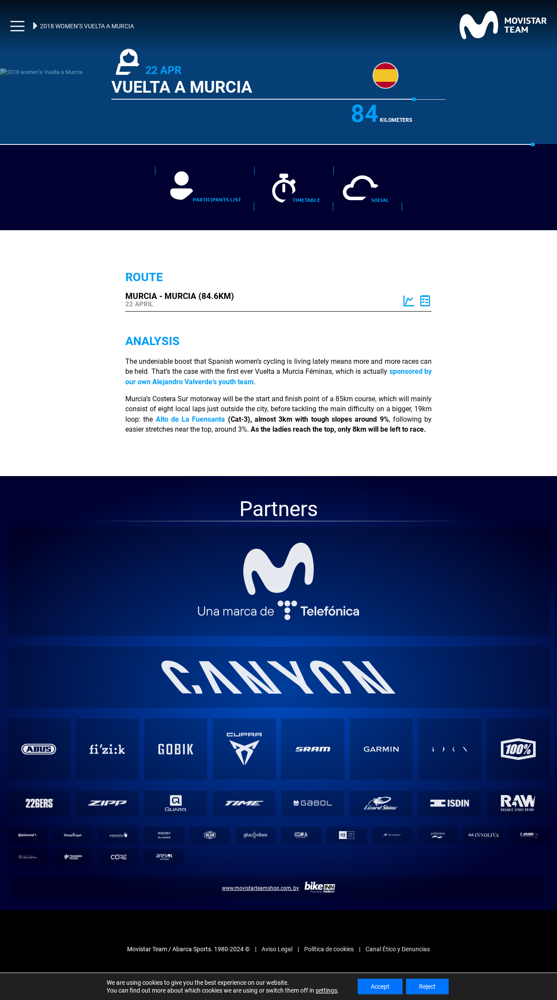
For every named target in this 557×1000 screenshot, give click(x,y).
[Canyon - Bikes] (278, 662)
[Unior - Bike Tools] (529, 820)
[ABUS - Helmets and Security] (38, 735)
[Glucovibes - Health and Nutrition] (255, 820)
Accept (380, 986)
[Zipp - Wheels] (107, 788)
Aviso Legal (277, 934)
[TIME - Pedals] (244, 788)
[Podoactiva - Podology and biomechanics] (118, 820)
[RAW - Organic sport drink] (517, 788)
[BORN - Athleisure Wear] (449, 735)
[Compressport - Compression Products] (346, 820)
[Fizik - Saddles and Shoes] (107, 735)
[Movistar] (278, 554)
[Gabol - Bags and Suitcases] (312, 788)
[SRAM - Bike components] (313, 735)
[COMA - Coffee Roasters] (301, 820)
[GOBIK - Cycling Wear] (176, 735)
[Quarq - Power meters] (175, 788)
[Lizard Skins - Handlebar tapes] (381, 788)
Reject (427, 986)
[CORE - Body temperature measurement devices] (118, 843)
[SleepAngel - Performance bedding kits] (73, 820)
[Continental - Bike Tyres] (27, 820)
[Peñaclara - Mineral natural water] (438, 820)
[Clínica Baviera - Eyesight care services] (27, 843)
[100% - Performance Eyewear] (518, 735)
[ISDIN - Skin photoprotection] (449, 788)
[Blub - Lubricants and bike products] (210, 820)
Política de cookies (329, 934)
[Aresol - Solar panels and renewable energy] (164, 843)
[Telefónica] (278, 596)
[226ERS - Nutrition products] (38, 788)
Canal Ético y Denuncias (398, 934)
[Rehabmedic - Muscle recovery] (392, 820)
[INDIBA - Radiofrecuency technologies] (164, 820)
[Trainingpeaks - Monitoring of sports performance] (73, 843)
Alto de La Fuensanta (167, 408)
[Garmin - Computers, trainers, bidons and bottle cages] (381, 735)
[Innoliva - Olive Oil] (483, 820)
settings (326, 990)
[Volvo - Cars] (244, 735)
